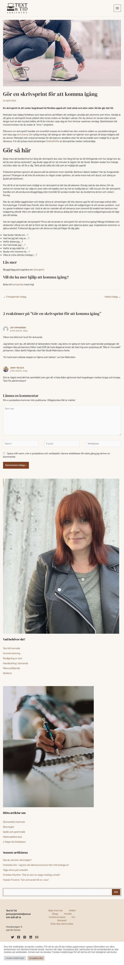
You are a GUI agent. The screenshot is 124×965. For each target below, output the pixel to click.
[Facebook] (18, 937)
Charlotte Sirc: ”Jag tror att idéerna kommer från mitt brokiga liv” (36, 865)
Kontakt (68, 914)
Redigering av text (12, 658)
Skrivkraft (62, 920)
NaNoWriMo (52, 141)
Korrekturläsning (11, 653)
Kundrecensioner (57, 917)
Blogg (55, 914)
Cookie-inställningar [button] (15, 958)
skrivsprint (39, 269)
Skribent (7, 673)
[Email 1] (37, 937)
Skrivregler (8, 827)
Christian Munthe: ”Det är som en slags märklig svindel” (31, 875)
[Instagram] (25, 937)
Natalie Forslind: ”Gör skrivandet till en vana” (26, 880)
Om (73, 917)
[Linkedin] (31, 937)
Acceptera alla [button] (36, 958)
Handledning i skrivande (15, 663)
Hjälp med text (55, 910)
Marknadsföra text (12, 837)
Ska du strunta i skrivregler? (17, 860)
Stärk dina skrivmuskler (62, 924)
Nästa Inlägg (113, 296)
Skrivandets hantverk (14, 822)
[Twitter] (12, 937)
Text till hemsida (11, 648)
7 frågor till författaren (14, 842)
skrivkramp (22, 134)
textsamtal (17, 284)
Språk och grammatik (14, 832)
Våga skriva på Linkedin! (15, 870)
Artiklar (72, 910)
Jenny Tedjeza (17, 368)
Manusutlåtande (11, 668)
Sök (116, 892)
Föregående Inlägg (14, 296)
